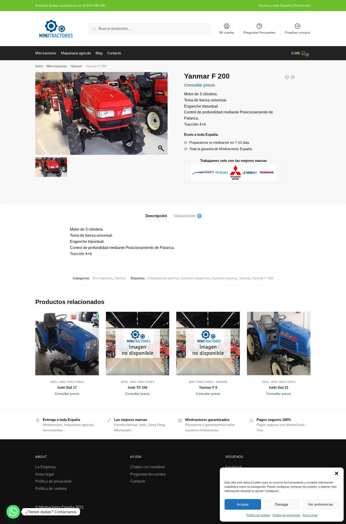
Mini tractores (57, 66)
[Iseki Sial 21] (278, 343)
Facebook (233, 467)
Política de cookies (258, 515)
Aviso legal (44, 474)
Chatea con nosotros (147, 467)
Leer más (67, 404)
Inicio (39, 66)
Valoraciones (185, 216)
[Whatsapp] (13, 511)
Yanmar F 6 (208, 387)
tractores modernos (195, 278)
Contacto (137, 481)
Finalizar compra (297, 32)
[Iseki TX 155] (137, 343)
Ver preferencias (320, 504)
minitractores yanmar (163, 278)
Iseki (53, 381)
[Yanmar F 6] (208, 343)
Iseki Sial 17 (67, 387)
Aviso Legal (310, 515)
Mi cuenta (226, 32)
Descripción (156, 216)
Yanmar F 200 (262, 278)
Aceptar (243, 504)
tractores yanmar (224, 278)
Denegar (281, 504)
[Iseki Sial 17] (67, 343)
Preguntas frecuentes (259, 32)
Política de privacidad (286, 515)
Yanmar (76, 66)
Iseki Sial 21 (278, 387)
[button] (336, 473)
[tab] (156, 212)
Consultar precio (199, 85)
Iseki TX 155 (137, 387)
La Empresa (45, 467)
